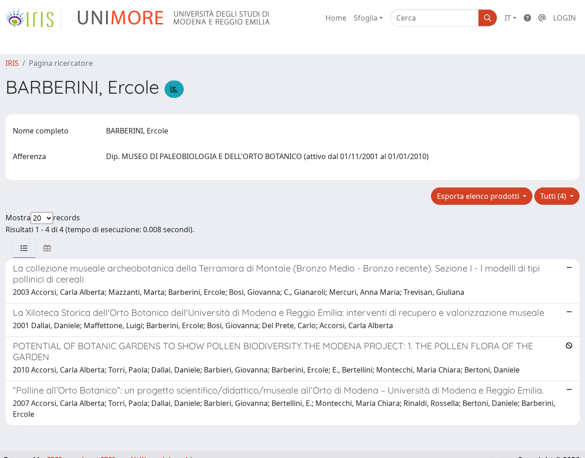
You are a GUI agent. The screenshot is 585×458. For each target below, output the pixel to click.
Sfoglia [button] (366, 18)
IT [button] (508, 18)
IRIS (12, 63)
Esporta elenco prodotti (479, 196)
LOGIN (564, 18)
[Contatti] (542, 18)
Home (335, 18)
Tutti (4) (554, 196)
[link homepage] (33, 18)
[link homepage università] (174, 18)
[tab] (24, 248)
